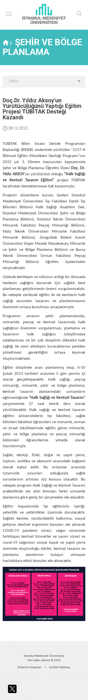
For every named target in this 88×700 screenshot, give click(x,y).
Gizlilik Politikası (59, 667)
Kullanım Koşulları (30, 667)
